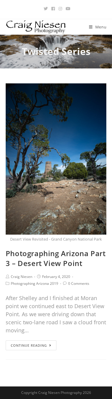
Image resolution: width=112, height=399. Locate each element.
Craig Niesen (21, 276)
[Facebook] (53, 8)
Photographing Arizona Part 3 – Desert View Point (56, 258)
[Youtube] (67, 8)
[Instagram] (60, 8)
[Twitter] (46, 8)
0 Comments (78, 283)
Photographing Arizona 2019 (34, 283)
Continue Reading (29, 345)
